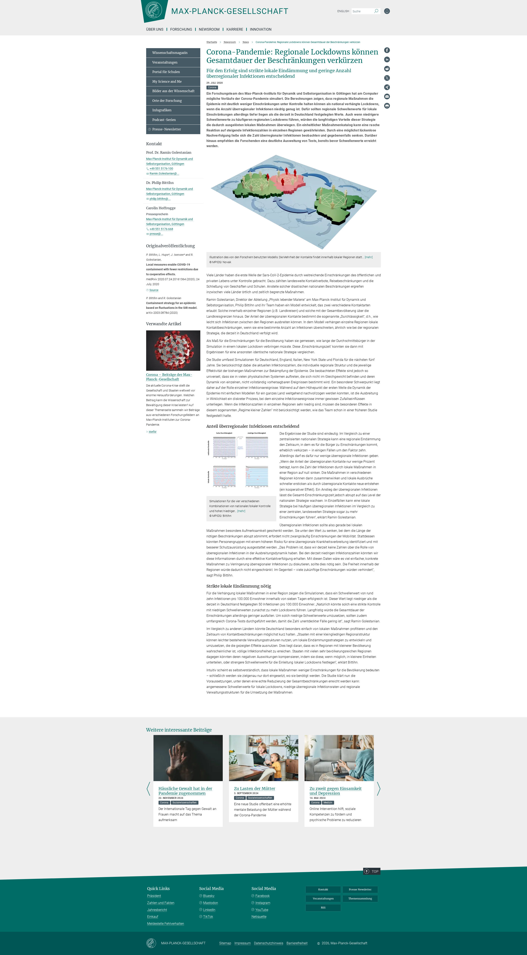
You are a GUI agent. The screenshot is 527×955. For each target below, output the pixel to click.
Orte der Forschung (167, 101)
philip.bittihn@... (160, 198)
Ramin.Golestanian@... (164, 173)
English (343, 11)
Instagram (262, 903)
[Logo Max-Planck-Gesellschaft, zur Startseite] (214, 14)
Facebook (262, 896)
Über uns (154, 29)
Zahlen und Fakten (160, 903)
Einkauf (152, 917)
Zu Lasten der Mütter (254, 788)
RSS (323, 907)
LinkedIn (209, 910)
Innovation (261, 29)
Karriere (234, 29)
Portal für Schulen (166, 72)
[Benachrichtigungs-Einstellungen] (387, 11)
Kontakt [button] (154, 144)
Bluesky (209, 896)
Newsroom (209, 29)
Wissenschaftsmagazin (170, 53)
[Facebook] (387, 50)
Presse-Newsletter (166, 129)
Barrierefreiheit (297, 943)
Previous (148, 789)
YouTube (261, 910)
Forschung (181, 29)
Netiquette (259, 917)
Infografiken (161, 110)
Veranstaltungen (164, 62)
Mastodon (210, 903)
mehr (152, 431)
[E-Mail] (387, 96)
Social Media (211, 888)
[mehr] (369, 257)
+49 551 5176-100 (161, 168)
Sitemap (225, 943)
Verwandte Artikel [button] (163, 324)
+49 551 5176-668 (161, 229)
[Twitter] (387, 78)
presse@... (156, 233)
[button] (377, 249)
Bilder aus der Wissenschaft (173, 91)
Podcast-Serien (164, 120)
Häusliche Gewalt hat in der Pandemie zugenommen (185, 791)
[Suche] (376, 11)
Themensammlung (360, 898)
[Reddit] (387, 69)
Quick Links (158, 888)
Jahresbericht (157, 910)
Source (153, 290)
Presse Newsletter (360, 889)
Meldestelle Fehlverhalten (165, 924)
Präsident (154, 896)
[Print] (387, 106)
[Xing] (387, 87)
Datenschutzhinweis (268, 943)
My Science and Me (167, 82)
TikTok (208, 917)
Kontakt (323, 889)
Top (375, 871)
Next (378, 789)
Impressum (242, 943)
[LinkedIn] (387, 59)
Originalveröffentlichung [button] (170, 246)
